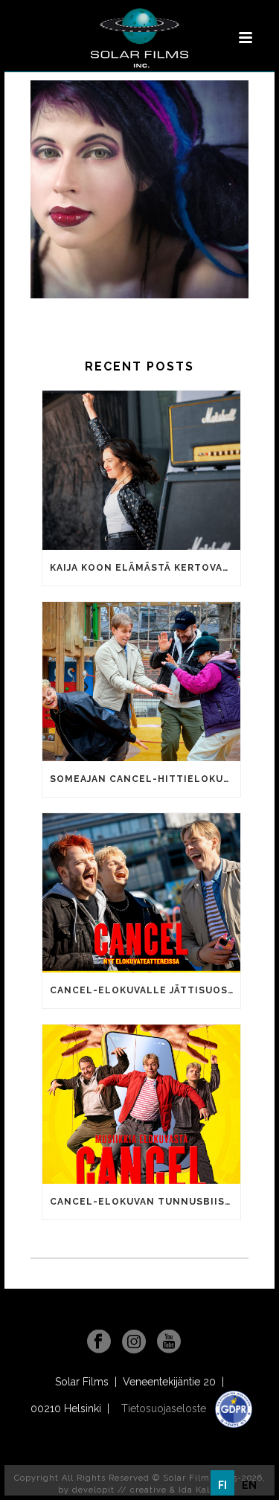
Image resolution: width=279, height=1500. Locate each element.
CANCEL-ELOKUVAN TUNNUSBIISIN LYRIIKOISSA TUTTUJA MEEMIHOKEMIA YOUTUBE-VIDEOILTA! (145, 1201)
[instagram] (134, 1342)
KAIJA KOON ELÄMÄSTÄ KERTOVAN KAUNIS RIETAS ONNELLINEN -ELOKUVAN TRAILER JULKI (145, 567)
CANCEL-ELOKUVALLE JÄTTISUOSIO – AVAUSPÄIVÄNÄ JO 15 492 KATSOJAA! (145, 990)
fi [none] (222, 1485)
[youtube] (169, 1342)
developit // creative (119, 1490)
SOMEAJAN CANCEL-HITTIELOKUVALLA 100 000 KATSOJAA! (145, 779)
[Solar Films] (139, 37)
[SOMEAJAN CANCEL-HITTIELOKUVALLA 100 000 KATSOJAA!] (141, 681)
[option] (249, 1485)
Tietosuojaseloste (165, 1408)
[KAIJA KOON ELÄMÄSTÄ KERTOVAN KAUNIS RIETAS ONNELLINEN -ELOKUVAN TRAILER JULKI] (141, 470)
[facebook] (99, 1342)
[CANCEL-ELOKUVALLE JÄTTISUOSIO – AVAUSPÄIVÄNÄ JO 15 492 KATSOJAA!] (141, 892)
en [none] (249, 1485)
